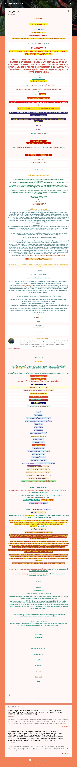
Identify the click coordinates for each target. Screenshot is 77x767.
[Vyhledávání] (71, 4)
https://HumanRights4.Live (40, 203)
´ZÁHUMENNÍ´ (20, 368)
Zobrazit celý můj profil (14, 348)
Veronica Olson (43, 763)
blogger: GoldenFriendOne (42, 338)
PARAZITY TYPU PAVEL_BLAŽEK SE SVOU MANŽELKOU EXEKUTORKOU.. (47, 255)
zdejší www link (54, 147)
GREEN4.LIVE (39, 318)
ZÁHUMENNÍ (38, 18)
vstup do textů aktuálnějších (24, 147)
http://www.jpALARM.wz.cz (38, 259)
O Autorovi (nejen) (38, 331)
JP (32, 203)
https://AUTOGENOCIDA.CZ (27, 285)
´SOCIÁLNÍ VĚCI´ (16, 3)
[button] (68, 11)
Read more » (65, 727)
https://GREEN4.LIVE (38, 204)
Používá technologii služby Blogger (39, 760)
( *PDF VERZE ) (49, 390)
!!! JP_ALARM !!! (38, 32)
